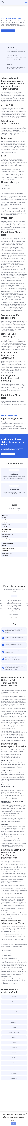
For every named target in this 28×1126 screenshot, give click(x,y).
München (14, 1058)
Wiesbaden (14, 1073)
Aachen (14, 996)
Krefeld (14, 1052)
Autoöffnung (14, 474)
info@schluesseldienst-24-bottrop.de (15, 1095)
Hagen (14, 1037)
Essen (14, 1027)
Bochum (14, 1001)
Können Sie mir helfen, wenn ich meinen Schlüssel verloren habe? (13, 644)
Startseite (3, 1100)
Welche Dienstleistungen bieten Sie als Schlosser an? (14, 638)
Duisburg (14, 1017)
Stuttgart (14, 1068)
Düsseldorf (14, 1022)
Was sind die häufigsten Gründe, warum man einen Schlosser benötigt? (13, 630)
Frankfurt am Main (14, 1032)
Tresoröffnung (14, 490)
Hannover (14, 1047)
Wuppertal (14, 1078)
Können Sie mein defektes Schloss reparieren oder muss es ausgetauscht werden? (14, 667)
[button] (11, 617)
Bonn (14, 1007)
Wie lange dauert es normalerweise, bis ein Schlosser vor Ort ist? (13, 659)
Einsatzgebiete (5, 1102)
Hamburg (14, 1042)
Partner (3, 1106)
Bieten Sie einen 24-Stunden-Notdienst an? (12, 651)
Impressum (4, 1108)
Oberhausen (14, 1063)
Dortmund (14, 1012)
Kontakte (3, 1104)
